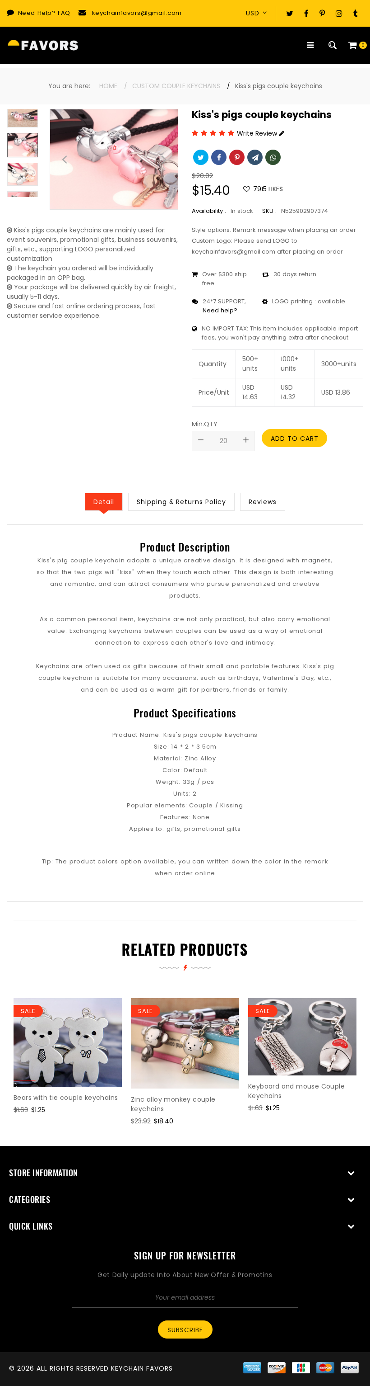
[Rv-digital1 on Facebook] (306, 13)
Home (108, 85)
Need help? (220, 310)
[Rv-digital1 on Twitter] (290, 13)
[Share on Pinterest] (236, 156)
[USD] (259, 13)
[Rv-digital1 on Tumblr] (355, 13)
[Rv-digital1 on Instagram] (339, 13)
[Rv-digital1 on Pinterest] (322, 13)
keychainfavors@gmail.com (137, 13)
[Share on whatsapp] (272, 156)
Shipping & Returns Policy (181, 501)
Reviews (263, 501)
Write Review (258, 133)
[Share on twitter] (200, 156)
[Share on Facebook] (218, 156)
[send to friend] (254, 156)
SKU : (269, 211)
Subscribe (185, 1329)
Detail (103, 501)
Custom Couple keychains (176, 85)
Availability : (209, 211)
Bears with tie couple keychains (66, 1097)
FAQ (64, 13)
